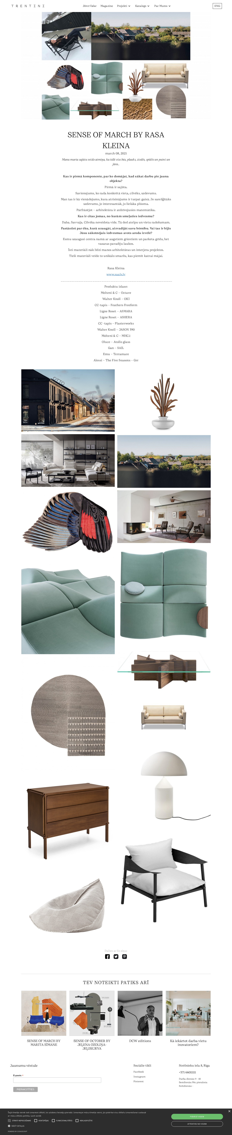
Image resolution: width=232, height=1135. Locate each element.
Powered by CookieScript (17, 1131)
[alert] (116, 1122)
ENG (217, 5)
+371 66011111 (187, 1072)
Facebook (139, 1071)
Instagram (140, 1076)
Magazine (107, 5)
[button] (124, 6)
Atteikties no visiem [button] (197, 1124)
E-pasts (18, 1075)
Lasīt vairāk (36, 1115)
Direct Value (90, 5)
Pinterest (139, 1081)
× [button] (229, 1111)
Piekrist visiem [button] (197, 1116)
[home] (28, 6)
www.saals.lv (116, 274)
